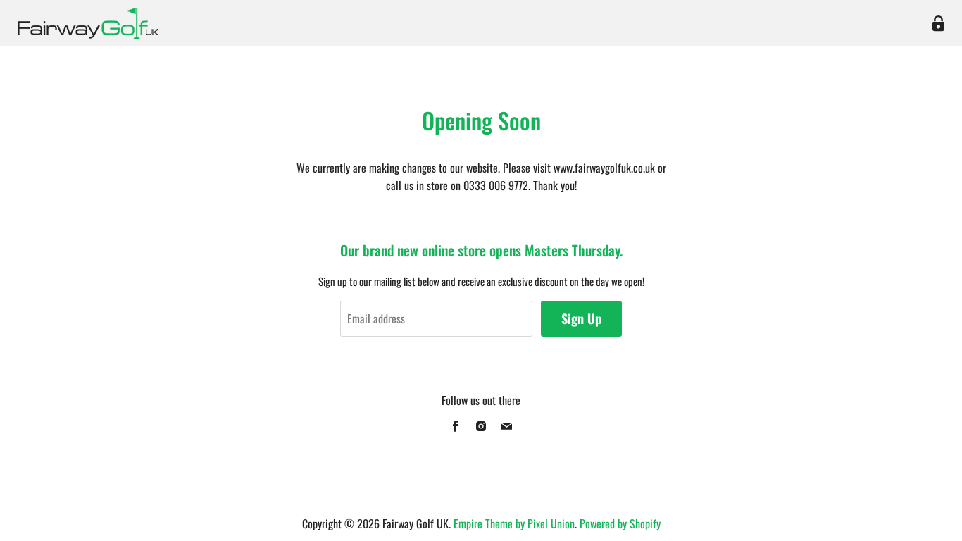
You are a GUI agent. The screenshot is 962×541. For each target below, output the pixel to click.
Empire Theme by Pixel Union (514, 523)
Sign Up (581, 318)
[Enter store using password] (938, 23)
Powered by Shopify (620, 523)
